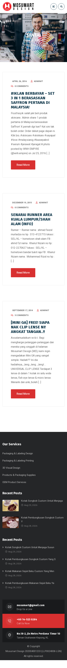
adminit (38, 81)
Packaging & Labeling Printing (18, 460)
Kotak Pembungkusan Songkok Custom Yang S (30, 559)
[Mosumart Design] (18, 6)
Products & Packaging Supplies (19, 475)
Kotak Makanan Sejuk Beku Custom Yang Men (29, 571)
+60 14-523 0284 (27, 619)
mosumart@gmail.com (30, 605)
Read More (23, 164)
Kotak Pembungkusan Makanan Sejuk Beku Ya (29, 583)
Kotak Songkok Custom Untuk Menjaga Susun (29, 547)
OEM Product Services (14, 482)
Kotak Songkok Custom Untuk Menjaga (42, 500)
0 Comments (21, 86)
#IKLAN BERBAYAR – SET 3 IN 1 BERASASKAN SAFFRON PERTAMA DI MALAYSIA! (32, 100)
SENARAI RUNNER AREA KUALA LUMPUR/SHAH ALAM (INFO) (31, 219)
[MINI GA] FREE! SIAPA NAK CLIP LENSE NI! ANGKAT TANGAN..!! (30, 327)
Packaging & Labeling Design (17, 453)
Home (26, 40)
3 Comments (21, 315)
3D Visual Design (11, 467)
